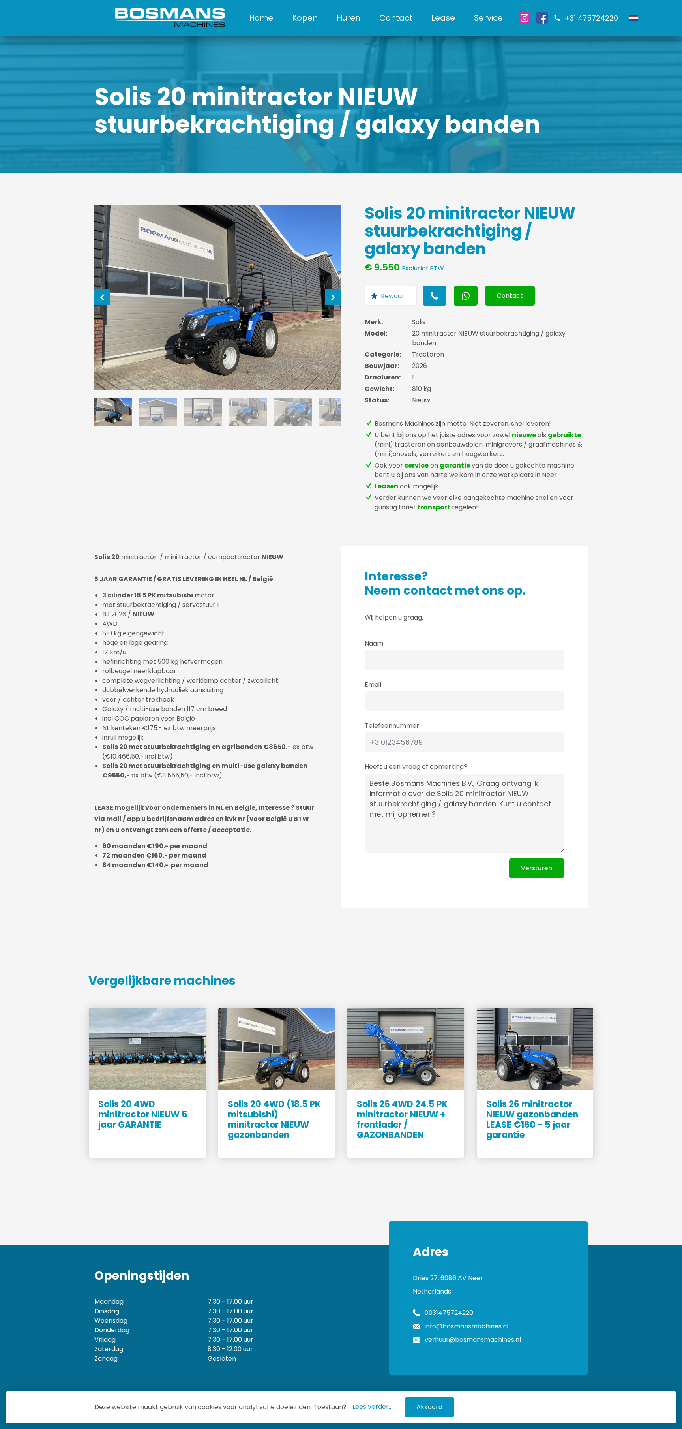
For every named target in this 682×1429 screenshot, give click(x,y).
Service (488, 17)
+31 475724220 (591, 18)
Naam (374, 643)
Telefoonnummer (392, 725)
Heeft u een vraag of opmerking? (416, 766)
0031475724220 (449, 1312)
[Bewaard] (391, 296)
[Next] (333, 297)
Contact (395, 17)
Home (261, 17)
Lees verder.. (371, 1406)
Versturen (536, 868)
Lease (443, 17)
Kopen (305, 17)
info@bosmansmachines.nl (466, 1326)
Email (373, 684)
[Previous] (102, 297)
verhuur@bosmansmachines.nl (473, 1339)
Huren (348, 17)
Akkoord (429, 1407)
